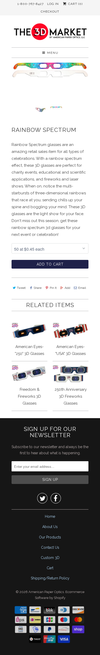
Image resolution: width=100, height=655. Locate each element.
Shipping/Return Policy (50, 578)
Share (38, 288)
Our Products (50, 537)
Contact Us (50, 547)
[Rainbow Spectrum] (50, 70)
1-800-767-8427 (30, 4)
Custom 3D (50, 558)
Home (50, 516)
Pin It (53, 288)
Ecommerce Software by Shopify (60, 595)
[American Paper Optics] (50, 33)
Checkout (50, 11)
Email (82, 288)
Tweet (21, 288)
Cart (50, 568)
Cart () (74, 4)
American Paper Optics (46, 592)
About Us (50, 527)
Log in (53, 4)
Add (67, 288)
